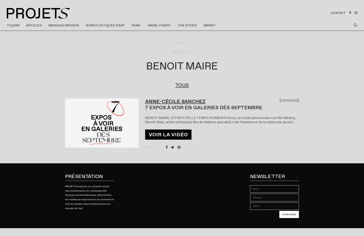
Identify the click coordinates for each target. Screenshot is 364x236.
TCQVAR (13, 25)
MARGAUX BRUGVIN (63, 25)
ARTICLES (34, 25)
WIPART (210, 25)
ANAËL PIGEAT (159, 25)
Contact (338, 13)
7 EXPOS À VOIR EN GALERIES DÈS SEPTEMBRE (203, 107)
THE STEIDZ (187, 25)
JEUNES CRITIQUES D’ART (105, 25)
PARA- (136, 25)
